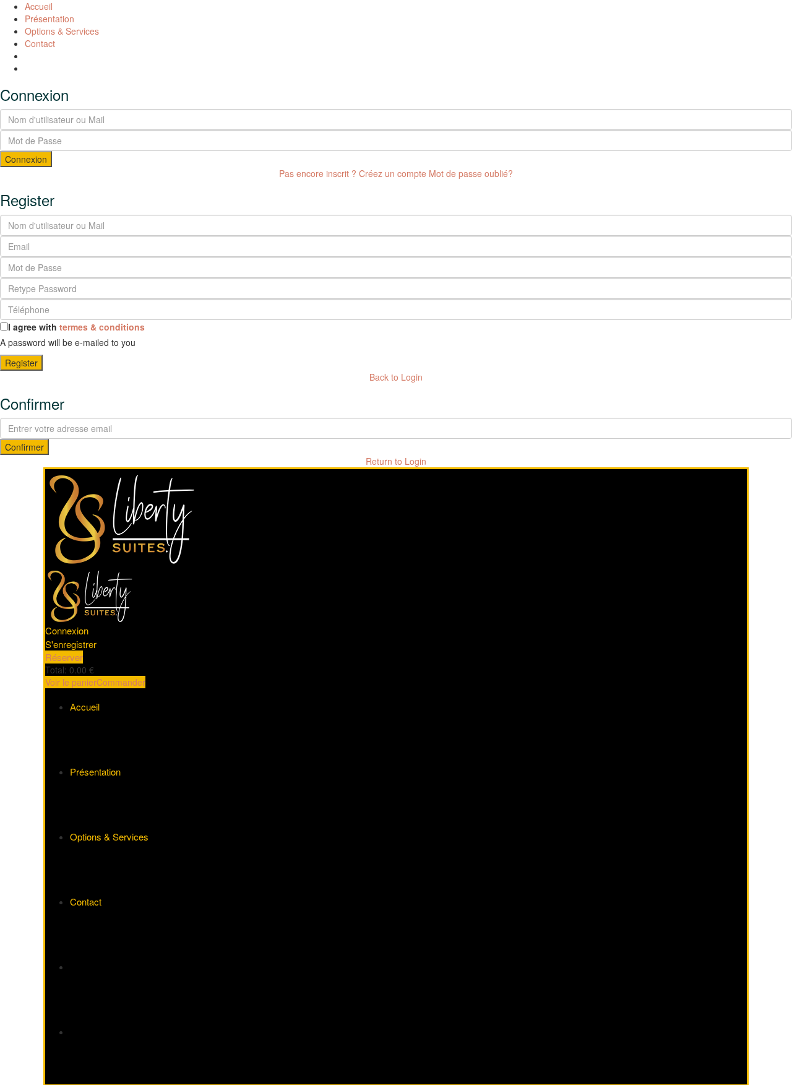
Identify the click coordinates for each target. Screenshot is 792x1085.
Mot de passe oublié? (471, 173)
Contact (40, 43)
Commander (121, 682)
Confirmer (24, 447)
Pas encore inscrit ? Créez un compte (352, 173)
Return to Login (396, 461)
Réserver (64, 657)
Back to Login (396, 377)
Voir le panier (71, 682)
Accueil (39, 6)
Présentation (49, 18)
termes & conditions (102, 327)
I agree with (76, 327)
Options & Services (62, 31)
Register (21, 363)
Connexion (26, 159)
